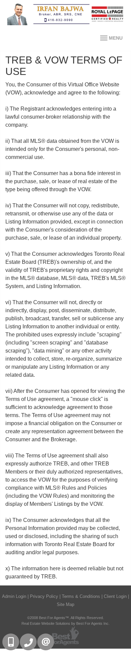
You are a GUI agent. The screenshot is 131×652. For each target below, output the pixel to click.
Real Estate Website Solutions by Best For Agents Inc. (65, 623)
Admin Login (14, 596)
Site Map (65, 604)
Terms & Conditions (81, 596)
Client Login (115, 596)
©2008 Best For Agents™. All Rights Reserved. (65, 618)
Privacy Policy (44, 596)
